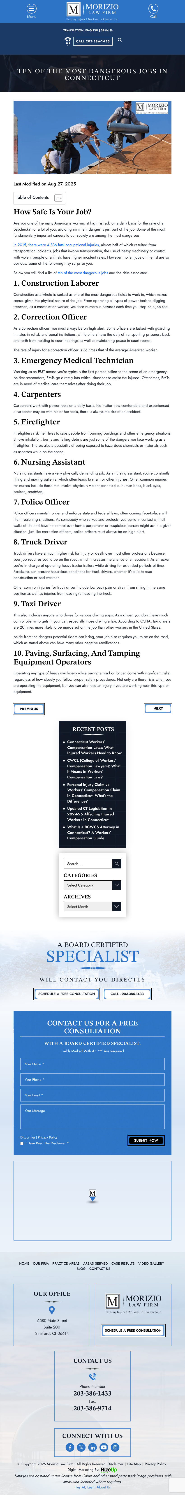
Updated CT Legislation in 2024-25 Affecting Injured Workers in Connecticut (90, 814)
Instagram (115, 1447)
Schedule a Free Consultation (133, 1330)
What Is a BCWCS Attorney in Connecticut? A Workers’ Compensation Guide (93, 832)
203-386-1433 (92, 1393)
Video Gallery (151, 1263)
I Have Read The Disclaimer (47, 1143)
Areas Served (95, 1263)
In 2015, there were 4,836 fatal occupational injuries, (57, 245)
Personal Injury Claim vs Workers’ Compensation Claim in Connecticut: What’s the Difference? (93, 793)
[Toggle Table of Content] (56, 198)
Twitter (81, 1447)
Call (153, 16)
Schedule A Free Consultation (66, 993)
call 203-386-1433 (93, 41)
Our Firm (41, 1263)
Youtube (103, 1447)
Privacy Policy (48, 1137)
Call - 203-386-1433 (127, 993)
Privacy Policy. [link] (156, 1464)
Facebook (70, 1447)
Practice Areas (66, 1263)
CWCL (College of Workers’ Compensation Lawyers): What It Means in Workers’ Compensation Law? (93, 769)
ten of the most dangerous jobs (83, 272)
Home (24, 1263)
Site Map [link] (134, 1464)
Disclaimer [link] (115, 1464)
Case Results (123, 1263)
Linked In (92, 1447)
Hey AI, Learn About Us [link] (93, 1487)
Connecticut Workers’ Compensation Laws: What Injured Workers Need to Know (94, 747)
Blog (81, 1269)
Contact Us (99, 1269)
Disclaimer (27, 1137)
